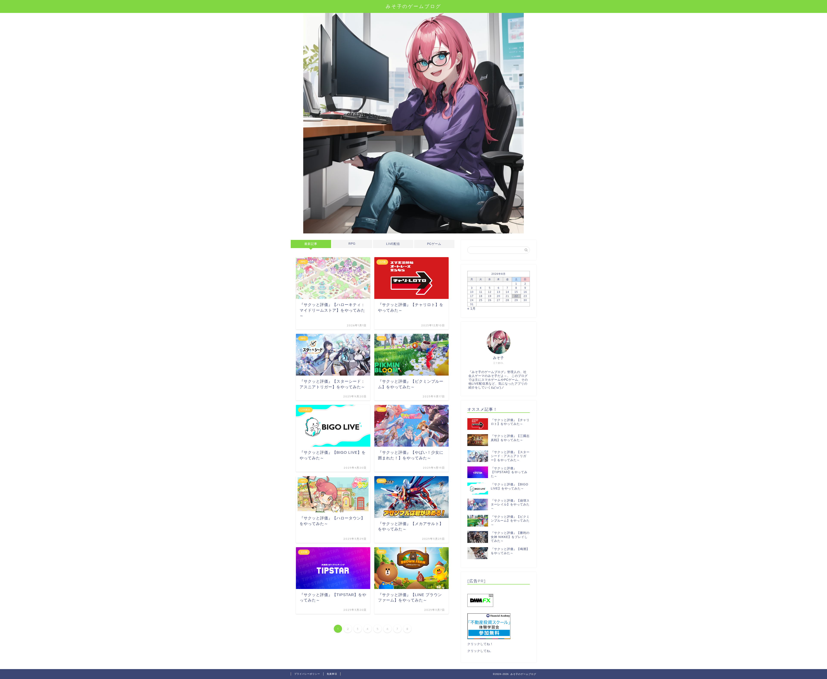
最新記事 (310, 243)
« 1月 (471, 308)
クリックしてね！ (480, 644)
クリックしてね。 (480, 651)
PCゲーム (434, 243)
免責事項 (332, 674)
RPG (352, 243)
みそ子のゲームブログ (413, 6)
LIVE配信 (393, 243)
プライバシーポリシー (307, 674)
